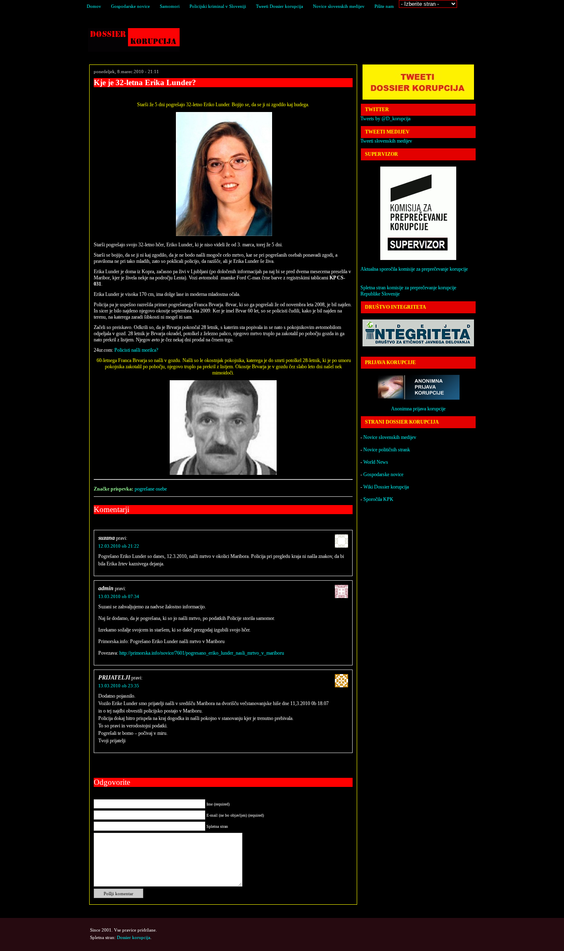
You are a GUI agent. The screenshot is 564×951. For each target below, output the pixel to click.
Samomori (170, 6)
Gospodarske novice (130, 6)
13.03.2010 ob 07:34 (118, 596)
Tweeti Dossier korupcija (279, 6)
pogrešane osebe (151, 489)
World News (375, 462)
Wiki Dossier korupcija (386, 487)
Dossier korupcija (134, 40)
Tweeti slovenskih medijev (386, 141)
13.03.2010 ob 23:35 (118, 685)
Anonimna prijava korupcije (418, 409)
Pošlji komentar (118, 893)
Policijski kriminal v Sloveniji (218, 6)
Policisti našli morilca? (136, 350)
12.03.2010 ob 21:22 (118, 545)
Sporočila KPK (378, 499)
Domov (94, 6)
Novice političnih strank (386, 450)
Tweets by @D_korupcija (385, 119)
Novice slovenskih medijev (339, 6)
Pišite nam (384, 6)
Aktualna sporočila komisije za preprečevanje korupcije (414, 269)
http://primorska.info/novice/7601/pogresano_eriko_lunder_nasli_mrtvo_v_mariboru (201, 653)
